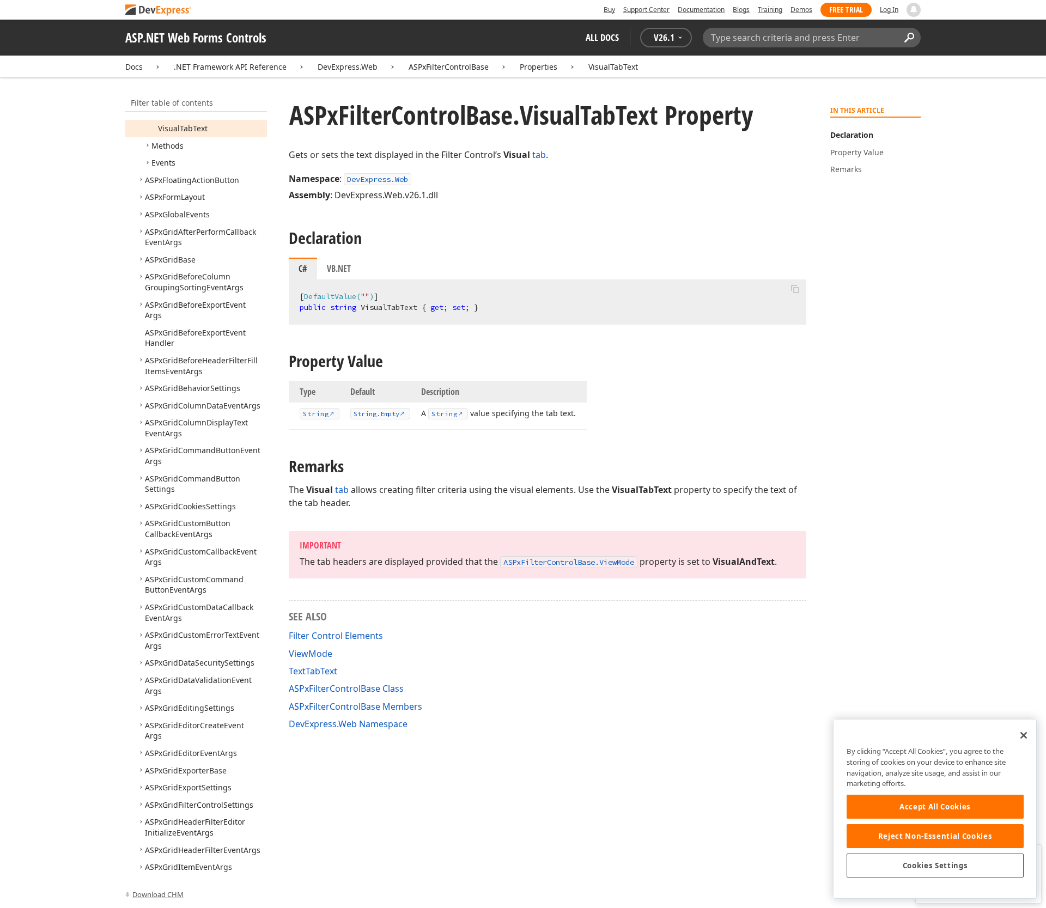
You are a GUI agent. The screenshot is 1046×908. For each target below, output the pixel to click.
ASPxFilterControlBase (449, 67)
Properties (538, 67)
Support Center (646, 9)
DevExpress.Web (348, 67)
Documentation (701, 9)
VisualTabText (613, 67)
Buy (609, 9)
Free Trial (846, 9)
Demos (801, 9)
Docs (134, 67)
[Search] (909, 37)
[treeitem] (183, 128)
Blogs (741, 9)
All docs (602, 37)
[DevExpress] (158, 11)
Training (770, 9)
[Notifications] (914, 10)
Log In (889, 9)
